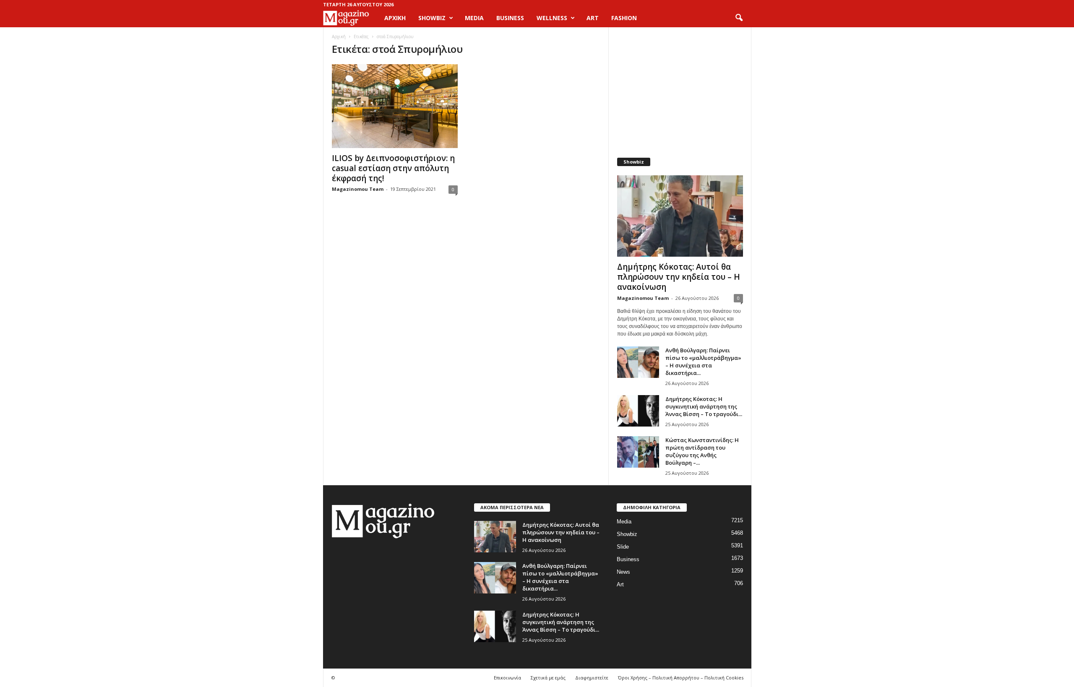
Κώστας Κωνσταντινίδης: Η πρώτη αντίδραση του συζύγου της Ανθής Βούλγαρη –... (702, 451)
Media (624, 521)
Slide (623, 547)
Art (620, 584)
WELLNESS (552, 18)
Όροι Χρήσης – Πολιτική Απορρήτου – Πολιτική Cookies (680, 677)
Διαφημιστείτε (591, 677)
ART (593, 18)
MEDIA (474, 18)
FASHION (624, 18)
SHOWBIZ (432, 18)
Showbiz (627, 534)
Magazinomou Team (357, 189)
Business (628, 559)
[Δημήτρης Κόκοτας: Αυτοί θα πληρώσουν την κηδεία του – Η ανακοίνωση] (680, 216)
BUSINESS (510, 18)
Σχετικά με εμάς (548, 677)
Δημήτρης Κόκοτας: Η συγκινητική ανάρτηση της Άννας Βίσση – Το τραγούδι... (703, 406)
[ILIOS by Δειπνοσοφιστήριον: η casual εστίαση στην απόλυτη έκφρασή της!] (395, 106)
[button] (739, 18)
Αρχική (395, 18)
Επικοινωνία (507, 677)
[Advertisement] (680, 88)
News (623, 572)
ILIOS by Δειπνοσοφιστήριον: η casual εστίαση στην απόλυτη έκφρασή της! (393, 168)
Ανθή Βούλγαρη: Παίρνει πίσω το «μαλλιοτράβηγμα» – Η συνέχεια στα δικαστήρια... (703, 361)
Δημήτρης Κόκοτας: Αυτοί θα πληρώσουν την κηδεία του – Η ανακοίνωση (678, 276)
